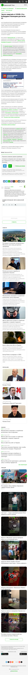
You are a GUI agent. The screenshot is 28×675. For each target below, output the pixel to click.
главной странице (8, 46)
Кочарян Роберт (7, 385)
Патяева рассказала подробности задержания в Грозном (11, 271)
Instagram (14, 139)
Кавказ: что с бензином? (8, 8)
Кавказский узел (11, 37)
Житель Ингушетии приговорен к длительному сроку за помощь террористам (13, 461)
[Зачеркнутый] (12, 205)
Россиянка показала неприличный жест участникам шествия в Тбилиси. (11, 634)
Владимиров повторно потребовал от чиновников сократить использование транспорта (11, 454)
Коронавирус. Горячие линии (11, 112)
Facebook (9, 139)
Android (18, 128)
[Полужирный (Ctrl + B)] (3, 205)
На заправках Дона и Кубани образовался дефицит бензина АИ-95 (12, 486)
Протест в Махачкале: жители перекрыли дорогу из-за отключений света (12, 538)
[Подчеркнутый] (9, 205)
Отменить (14, 222)
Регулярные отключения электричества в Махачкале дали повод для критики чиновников (13, 244)
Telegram (5, 134)
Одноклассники (6, 140)
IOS (21, 128)
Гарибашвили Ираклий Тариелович (12, 403)
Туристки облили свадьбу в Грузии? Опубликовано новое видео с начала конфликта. (14, 562)
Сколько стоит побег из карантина (12, 117)
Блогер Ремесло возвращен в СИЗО (12, 354)
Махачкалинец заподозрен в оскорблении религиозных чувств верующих (13, 296)
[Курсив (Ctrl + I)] (6, 205)
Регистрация (14, 218)
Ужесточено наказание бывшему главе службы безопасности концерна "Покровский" (13, 447)
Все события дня (23, 464)
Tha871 (12, 186)
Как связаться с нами (12, 651)
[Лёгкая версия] (7, 1)
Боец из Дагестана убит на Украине (12, 345)
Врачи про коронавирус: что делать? (9, 109)
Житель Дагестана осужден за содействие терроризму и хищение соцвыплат (13, 321)
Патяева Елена (6, 421)
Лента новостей (9, 10)
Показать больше (14, 639)
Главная (2, 10)
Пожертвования (24, 651)
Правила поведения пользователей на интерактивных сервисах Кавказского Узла (14, 666)
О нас (2, 651)
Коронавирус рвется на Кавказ (8, 124)
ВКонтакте (20, 139)
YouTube (11, 142)
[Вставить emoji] (15, 205)
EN (4, 1)
